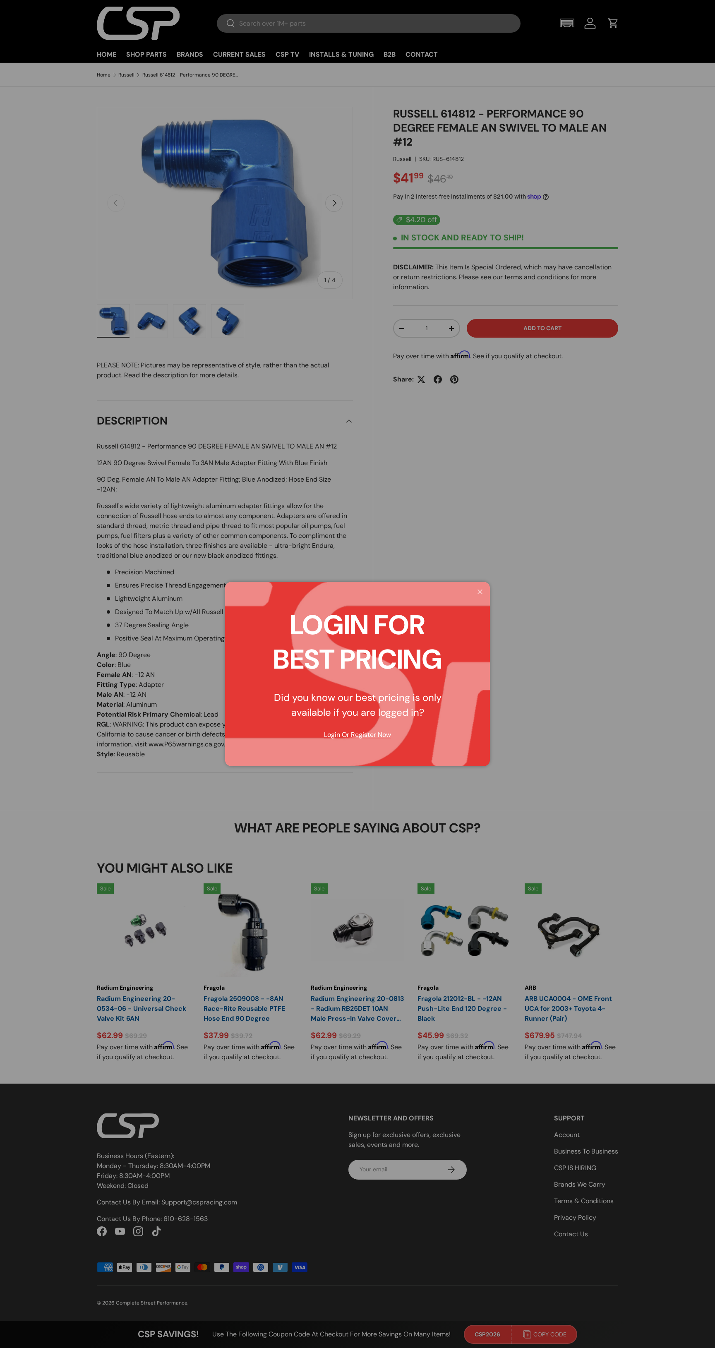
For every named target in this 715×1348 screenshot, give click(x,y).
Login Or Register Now (357, 734)
